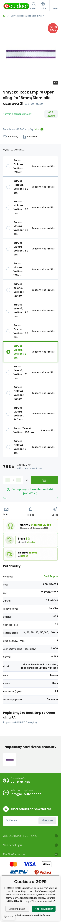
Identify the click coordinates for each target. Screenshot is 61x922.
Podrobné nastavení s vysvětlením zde (30, 915)
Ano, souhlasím (44, 909)
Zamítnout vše (17, 909)
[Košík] (43, 6)
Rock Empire (51, 114)
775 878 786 (20, 782)
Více (37, 129)
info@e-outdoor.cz (26, 794)
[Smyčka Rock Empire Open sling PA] (9, 759)
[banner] (16, 6)
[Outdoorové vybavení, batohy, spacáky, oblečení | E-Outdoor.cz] (4, 16)
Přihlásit (47, 820)
